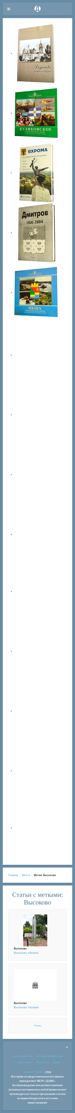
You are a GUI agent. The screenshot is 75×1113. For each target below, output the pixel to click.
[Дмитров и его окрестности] (36, 534)
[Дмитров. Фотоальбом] (36, 770)
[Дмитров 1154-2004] (36, 232)
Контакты (42, 1062)
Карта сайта (24, 1062)
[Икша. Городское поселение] (36, 292)
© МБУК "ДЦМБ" (34, 1072)
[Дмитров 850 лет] (36, 710)
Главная (13, 875)
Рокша (37, 1025)
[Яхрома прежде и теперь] (36, 651)
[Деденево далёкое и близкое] (36, 53)
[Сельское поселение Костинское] (36, 474)
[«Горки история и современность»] (36, 827)
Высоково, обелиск (26, 952)
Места (26, 875)
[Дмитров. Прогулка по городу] (36, 414)
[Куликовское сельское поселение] (36, 113)
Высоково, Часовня (26, 1007)
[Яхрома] (36, 172)
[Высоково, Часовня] (35, 984)
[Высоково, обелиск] (35, 930)
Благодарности (22, 1056)
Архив (56, 1062)
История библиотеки (49, 1056)
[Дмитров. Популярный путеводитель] (36, 354)
